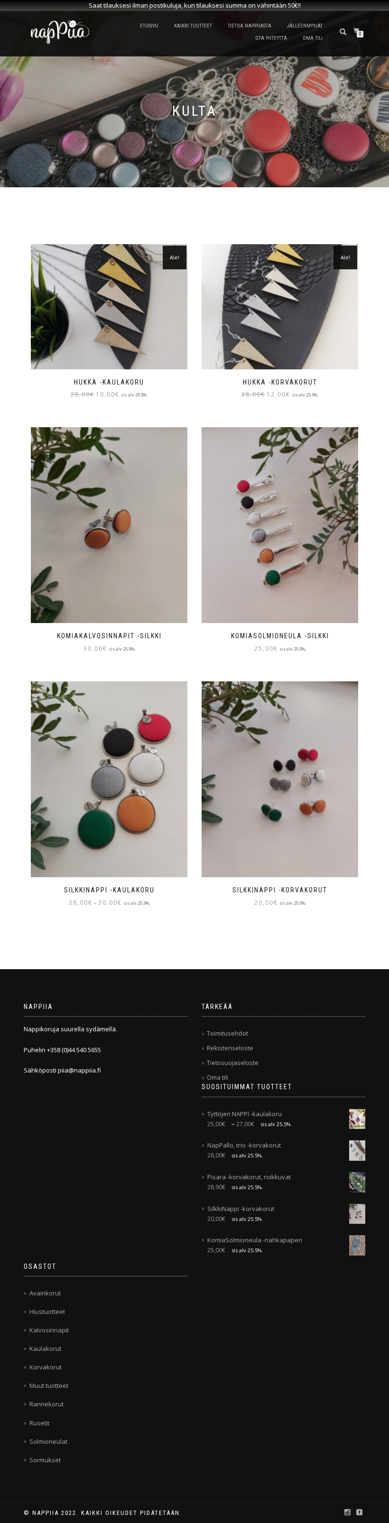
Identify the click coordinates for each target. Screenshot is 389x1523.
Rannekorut (46, 1404)
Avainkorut (45, 1293)
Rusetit (39, 1423)
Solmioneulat (48, 1441)
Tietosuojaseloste (233, 1062)
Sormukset (45, 1460)
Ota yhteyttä (271, 38)
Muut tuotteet (48, 1385)
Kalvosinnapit (49, 1330)
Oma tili (313, 38)
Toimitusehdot (227, 1033)
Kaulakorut (45, 1348)
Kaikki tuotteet (193, 26)
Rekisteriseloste (230, 1048)
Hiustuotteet (47, 1311)
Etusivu (149, 26)
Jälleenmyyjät (305, 26)
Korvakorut (45, 1367)
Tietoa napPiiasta (249, 26)
